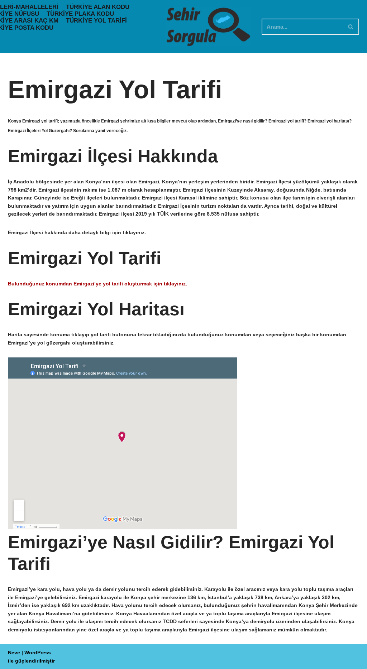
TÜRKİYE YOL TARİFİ (96, 20)
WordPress (37, 652)
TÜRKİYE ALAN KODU (97, 7)
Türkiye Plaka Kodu (80, 13)
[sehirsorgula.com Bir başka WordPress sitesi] (208, 26)
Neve (14, 652)
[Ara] (351, 27)
